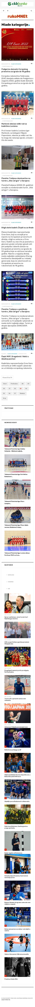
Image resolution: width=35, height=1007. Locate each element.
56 (9, 393)
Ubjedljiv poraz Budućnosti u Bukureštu (17, 801)
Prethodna (14, 384)
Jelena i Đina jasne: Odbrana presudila (16, 954)
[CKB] (17, 4)
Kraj (4, 398)
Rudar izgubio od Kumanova (13, 853)
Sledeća (22, 393)
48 (22, 384)
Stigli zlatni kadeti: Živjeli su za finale (17, 228)
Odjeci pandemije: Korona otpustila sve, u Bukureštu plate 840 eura (17, 775)
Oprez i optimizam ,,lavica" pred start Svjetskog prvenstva (16, 618)
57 (15, 393)
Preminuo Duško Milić (11, 979)
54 (26, 388)
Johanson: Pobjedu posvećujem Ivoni (16, 727)
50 (4, 388)
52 (15, 388)
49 (28, 384)
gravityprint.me (5, 999)
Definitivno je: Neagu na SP (12, 750)
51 (9, 388)
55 (4, 393)
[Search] (31, 11)
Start (5, 384)
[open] (3, 11)
